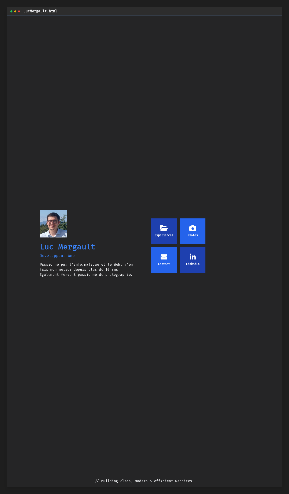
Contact (164, 264)
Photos (193, 235)
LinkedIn (193, 264)
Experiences (164, 235)
